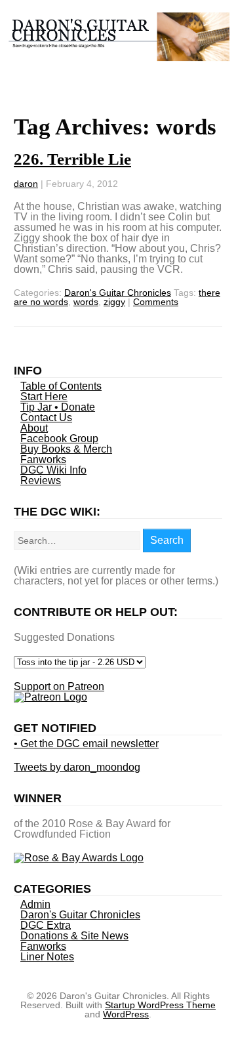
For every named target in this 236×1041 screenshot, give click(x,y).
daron (26, 183)
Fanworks (43, 459)
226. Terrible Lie (72, 159)
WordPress (126, 1014)
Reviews (40, 480)
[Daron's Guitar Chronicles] (118, 54)
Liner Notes (47, 956)
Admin (35, 904)
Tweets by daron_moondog (77, 767)
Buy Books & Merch (66, 449)
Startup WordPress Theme (160, 1005)
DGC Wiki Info (53, 470)
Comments (155, 301)
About (34, 428)
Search (167, 540)
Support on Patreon (59, 686)
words (85, 301)
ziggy (114, 301)
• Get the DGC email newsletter (86, 743)
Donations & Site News (74, 935)
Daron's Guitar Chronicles (117, 292)
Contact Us (46, 417)
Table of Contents (61, 386)
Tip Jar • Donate (57, 407)
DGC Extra (45, 925)
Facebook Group (59, 438)
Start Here (44, 396)
